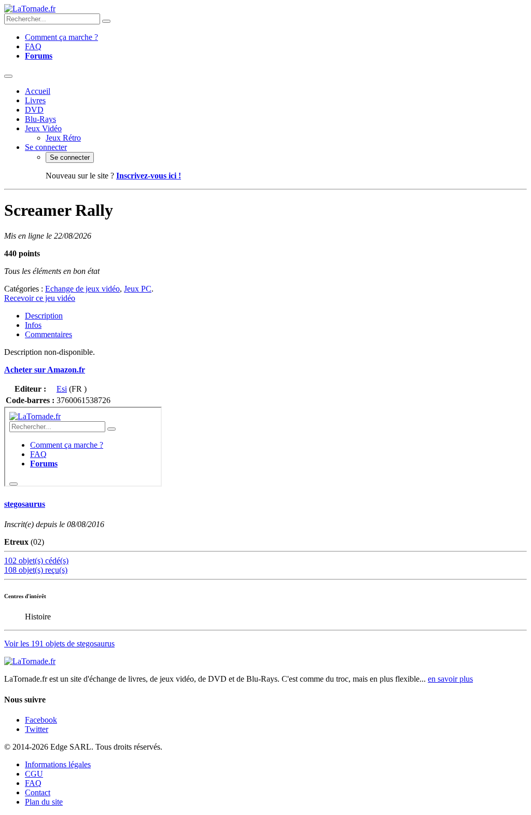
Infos (33, 325)
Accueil (37, 91)
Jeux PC (137, 288)
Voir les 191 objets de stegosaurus (59, 643)
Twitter (36, 729)
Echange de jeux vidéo (82, 288)
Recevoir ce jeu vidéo (39, 298)
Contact (37, 792)
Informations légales (58, 764)
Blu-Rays (40, 119)
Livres (35, 100)
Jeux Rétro (63, 137)
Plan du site (44, 801)
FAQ (33, 46)
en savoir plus (450, 678)
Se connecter (46, 147)
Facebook (41, 719)
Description (44, 315)
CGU (34, 773)
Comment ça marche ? (61, 37)
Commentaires (48, 334)
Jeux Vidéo (43, 128)
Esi (62, 388)
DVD (34, 109)
